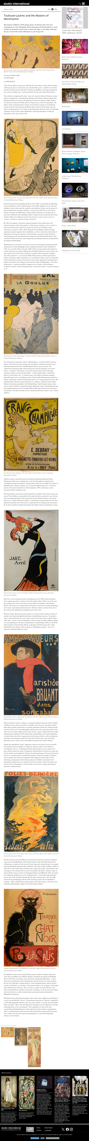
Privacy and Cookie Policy (52, 1138)
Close (42, 1138)
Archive (39, 1130)
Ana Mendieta (66, 129)
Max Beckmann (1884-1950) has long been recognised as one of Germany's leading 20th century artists (27, 1116)
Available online (9, 78)
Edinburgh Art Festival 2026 (71, 250)
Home (38, 1128)
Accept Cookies (35, 1138)
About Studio (49, 1128)
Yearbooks (48, 1130)
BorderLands (66, 106)
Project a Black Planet (69, 225)
